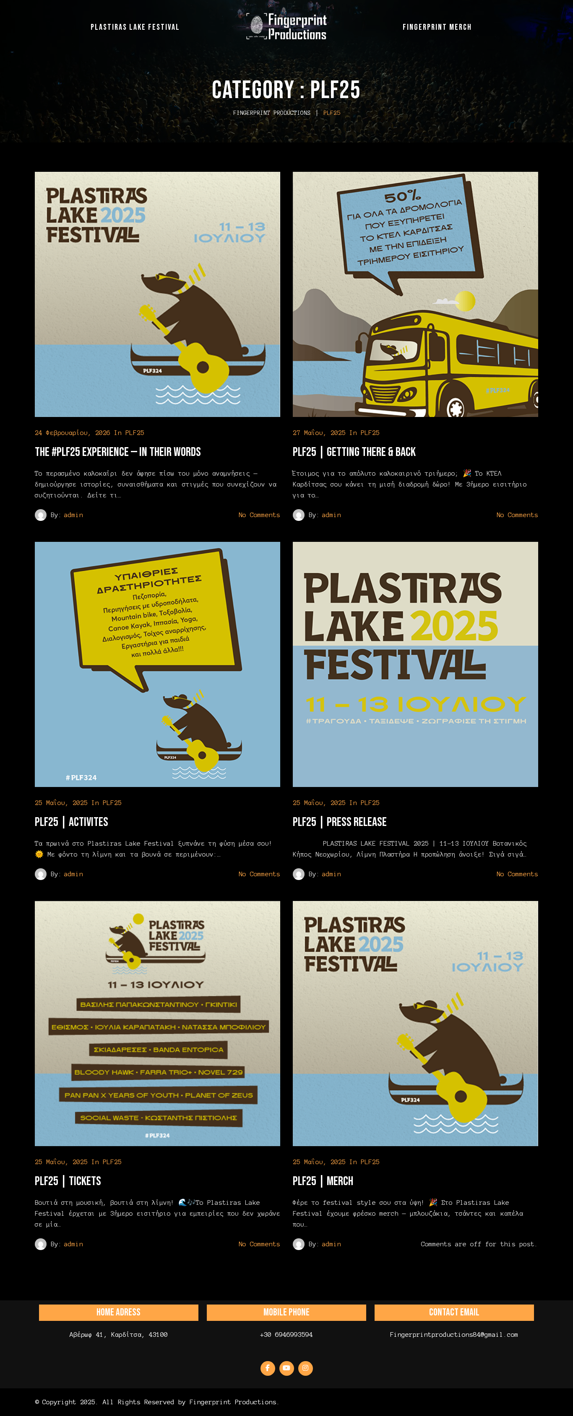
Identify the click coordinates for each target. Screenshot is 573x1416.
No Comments (259, 514)
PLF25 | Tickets (68, 1181)
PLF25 (134, 432)
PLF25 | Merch (323, 1181)
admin (73, 514)
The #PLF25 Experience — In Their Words (118, 452)
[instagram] (305, 1368)
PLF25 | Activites (71, 822)
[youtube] (286, 1368)
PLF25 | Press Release (340, 822)
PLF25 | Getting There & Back (354, 452)
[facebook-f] (267, 1368)
